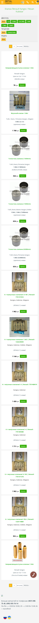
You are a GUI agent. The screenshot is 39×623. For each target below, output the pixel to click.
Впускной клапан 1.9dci (19, 113)
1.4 (8, 21)
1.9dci (4, 25)
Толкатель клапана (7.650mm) (19, 159)
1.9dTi (11, 25)
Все (3, 21)
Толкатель (11, 32)
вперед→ (26, 46)
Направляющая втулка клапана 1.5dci (20, 68)
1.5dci (14, 21)
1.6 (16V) (21, 21)
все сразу (19, 46)
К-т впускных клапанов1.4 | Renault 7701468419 (19, 384)
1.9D (28, 21)
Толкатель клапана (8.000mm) (19, 249)
